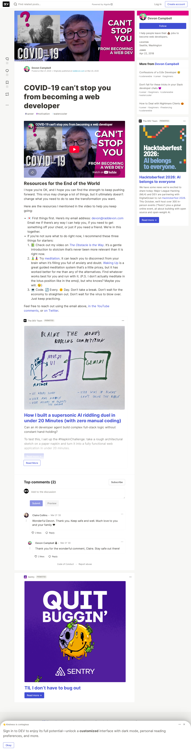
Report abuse (85, 564)
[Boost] (7, 94)
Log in (157, 4)
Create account (176, 4)
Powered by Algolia (101, 4)
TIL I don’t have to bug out (52, 687)
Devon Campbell (41, 67)
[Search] (15, 4)
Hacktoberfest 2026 (173, 197)
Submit (36, 503)
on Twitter (51, 310)
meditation (52, 258)
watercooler (59, 113)
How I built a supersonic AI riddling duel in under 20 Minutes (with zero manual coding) (72, 417)
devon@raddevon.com (107, 218)
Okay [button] (8, 745)
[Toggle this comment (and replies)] (26, 520)
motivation (43, 113)
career (29, 113)
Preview (51, 503)
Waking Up (110, 263)
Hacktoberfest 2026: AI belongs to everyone (160, 179)
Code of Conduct (65, 564)
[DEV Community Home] (6, 4)
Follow (163, 25)
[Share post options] (7, 105)
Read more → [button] (34, 695)
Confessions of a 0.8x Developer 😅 (159, 74)
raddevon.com (78, 71)
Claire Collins (39, 515)
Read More (32, 462)
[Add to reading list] (7, 84)
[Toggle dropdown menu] (123, 320)
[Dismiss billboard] (184, 724)
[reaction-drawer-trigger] (7, 60)
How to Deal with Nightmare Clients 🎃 (161, 107)
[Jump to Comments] (7, 72)
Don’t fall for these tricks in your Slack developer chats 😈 (161, 89)
